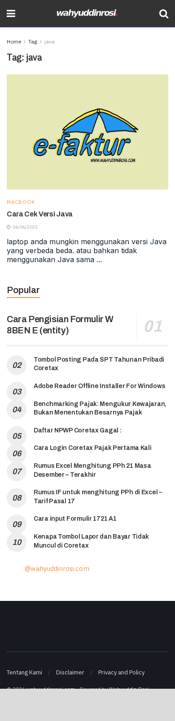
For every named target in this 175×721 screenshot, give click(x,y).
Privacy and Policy (121, 672)
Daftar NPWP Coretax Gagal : (77, 430)
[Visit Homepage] (87, 13)
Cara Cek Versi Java (40, 214)
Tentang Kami (24, 672)
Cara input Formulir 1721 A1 (75, 518)
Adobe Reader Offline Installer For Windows (99, 386)
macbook (21, 202)
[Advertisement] (87, 704)
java (49, 41)
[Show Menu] (11, 13)
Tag (32, 41)
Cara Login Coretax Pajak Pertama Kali (93, 448)
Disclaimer (70, 672)
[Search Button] (163, 13)
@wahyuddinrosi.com (57, 568)
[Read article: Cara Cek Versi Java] (87, 132)
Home (14, 41)
